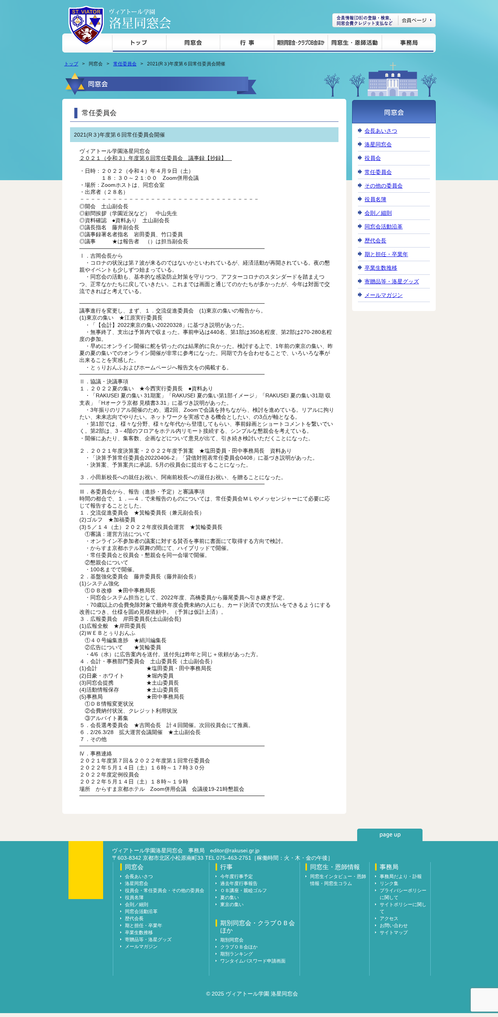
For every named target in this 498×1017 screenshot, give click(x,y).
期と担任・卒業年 (386, 254)
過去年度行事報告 (239, 883)
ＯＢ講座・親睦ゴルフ (243, 890)
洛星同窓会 (378, 144)
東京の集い (232, 904)
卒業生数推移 (381, 268)
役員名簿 (375, 199)
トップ (139, 44)
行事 (247, 44)
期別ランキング (236, 954)
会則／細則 (378, 213)
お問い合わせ (394, 925)
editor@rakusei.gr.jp (235, 850)
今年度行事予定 (236, 876)
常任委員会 (125, 64)
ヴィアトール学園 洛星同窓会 (140, 19)
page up (390, 835)
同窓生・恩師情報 (355, 44)
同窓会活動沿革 (384, 226)
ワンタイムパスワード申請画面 (253, 961)
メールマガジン (384, 295)
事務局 (407, 44)
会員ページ (384, 20)
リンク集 (389, 883)
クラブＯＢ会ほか (239, 947)
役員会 (373, 158)
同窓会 (193, 44)
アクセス (389, 918)
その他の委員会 (384, 186)
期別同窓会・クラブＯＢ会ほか (301, 44)
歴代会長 (375, 240)
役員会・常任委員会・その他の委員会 (164, 890)
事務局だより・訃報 (401, 876)
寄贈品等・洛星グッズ (392, 281)
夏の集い (229, 897)
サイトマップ (394, 932)
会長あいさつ (381, 131)
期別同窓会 (232, 940)
